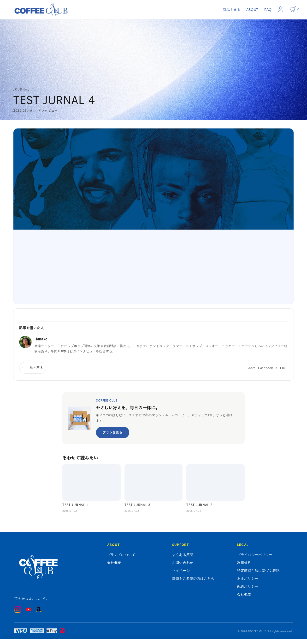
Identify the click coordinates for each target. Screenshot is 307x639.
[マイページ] (280, 9)
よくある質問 (182, 555)
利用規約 (244, 562)
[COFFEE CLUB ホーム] (41, 9)
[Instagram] (17, 609)
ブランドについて (121, 555)
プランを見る (113, 432)
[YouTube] (28, 609)
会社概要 (114, 562)
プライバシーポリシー (254, 555)
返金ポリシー (247, 578)
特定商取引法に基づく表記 (258, 570)
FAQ (268, 10)
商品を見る (232, 10)
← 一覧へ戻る (32, 367)
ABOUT (252, 10)
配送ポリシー (247, 586)
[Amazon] (38, 609)
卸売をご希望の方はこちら (193, 578)
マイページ (181, 570)
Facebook (265, 368)
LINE (284, 368)
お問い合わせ (182, 562)
